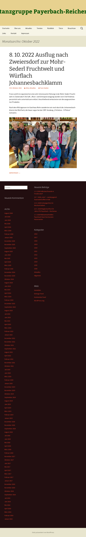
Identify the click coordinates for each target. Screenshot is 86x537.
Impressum (25, 33)
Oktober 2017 (9, 460)
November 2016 (9, 488)
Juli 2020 (7, 370)
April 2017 (7, 470)
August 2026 (8, 213)
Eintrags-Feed (39, 294)
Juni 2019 (7, 404)
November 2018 (9, 425)
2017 (35, 237)
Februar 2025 (8, 269)
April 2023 (7, 324)
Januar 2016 (8, 519)
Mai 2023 (7, 321)
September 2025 (10, 248)
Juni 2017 (7, 463)
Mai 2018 (7, 443)
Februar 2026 (8, 234)
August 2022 (8, 352)
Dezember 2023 (9, 304)
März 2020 (7, 376)
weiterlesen (14, 173)
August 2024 (8, 283)
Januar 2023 (8, 335)
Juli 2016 (7, 498)
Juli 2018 (7, 436)
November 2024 (9, 276)
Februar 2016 (8, 515)
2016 (35, 234)
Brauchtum (72, 28)
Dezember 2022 (9, 338)
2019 (35, 244)
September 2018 (10, 429)
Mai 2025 (7, 258)
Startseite (5, 28)
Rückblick (50, 28)
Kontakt (13, 33)
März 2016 (7, 512)
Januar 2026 (8, 237)
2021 (35, 251)
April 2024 (7, 293)
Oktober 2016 (9, 491)
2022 (27, 88)
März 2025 (7, 265)
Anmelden (37, 290)
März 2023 (7, 328)
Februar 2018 (8, 453)
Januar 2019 (8, 418)
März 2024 (7, 297)
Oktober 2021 (9, 366)
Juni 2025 (7, 255)
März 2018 (7, 449)
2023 (35, 258)
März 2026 (7, 231)
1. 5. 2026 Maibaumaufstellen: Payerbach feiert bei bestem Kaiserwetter (44, 217)
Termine (39, 28)
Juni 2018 (7, 439)
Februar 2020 (8, 380)
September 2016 (10, 495)
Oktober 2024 (9, 279)
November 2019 (9, 390)
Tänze (61, 28)
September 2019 (10, 397)
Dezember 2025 (9, 241)
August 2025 (8, 251)
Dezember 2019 (9, 387)
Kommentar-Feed (40, 297)
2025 (35, 265)
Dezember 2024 (9, 272)
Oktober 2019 (9, 394)
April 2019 (7, 408)
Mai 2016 (7, 505)
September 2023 (10, 307)
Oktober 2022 (9, 345)
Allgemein (37, 276)
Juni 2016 (7, 502)
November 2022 (9, 342)
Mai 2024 (7, 290)
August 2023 (8, 310)
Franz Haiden (44, 88)
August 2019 (8, 401)
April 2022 (7, 356)
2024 (35, 262)
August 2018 (8, 432)
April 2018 (7, 446)
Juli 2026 (7, 217)
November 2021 (9, 363)
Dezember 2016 (9, 484)
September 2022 (10, 349)
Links (4, 33)
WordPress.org (39, 301)
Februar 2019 (8, 415)
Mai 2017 (7, 467)
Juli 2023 (7, 314)
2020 (35, 248)
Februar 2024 (8, 300)
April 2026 (7, 227)
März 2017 (7, 474)
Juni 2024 (7, 286)
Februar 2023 (8, 331)
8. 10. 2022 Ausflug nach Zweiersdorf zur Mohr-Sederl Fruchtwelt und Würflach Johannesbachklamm (38, 69)
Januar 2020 (8, 383)
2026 (35, 269)
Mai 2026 (7, 224)
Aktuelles (28, 28)
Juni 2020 (7, 373)
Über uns (17, 28)
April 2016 (7, 509)
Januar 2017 (8, 481)
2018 (35, 241)
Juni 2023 (7, 317)
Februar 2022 (8, 359)
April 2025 (7, 262)
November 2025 (9, 244)
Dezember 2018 (9, 422)
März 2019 (7, 411)
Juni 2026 (7, 220)
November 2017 (9, 456)
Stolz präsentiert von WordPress (43, 532)
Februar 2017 (8, 477)
